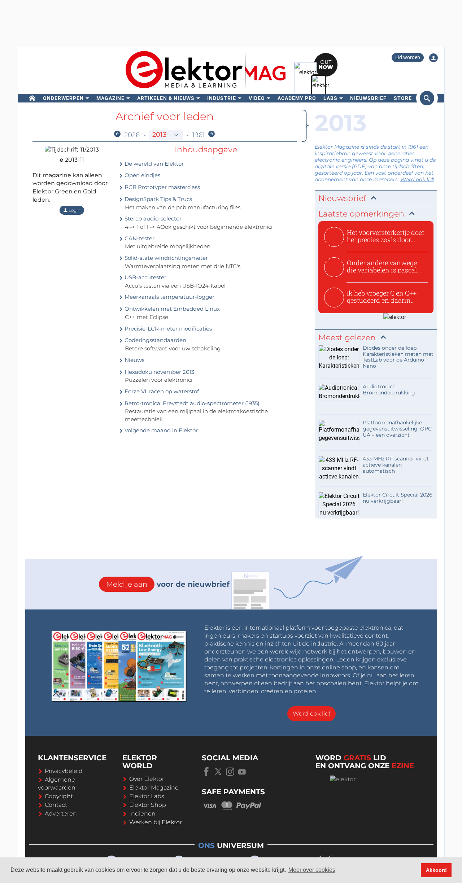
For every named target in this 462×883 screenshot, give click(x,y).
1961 (198, 135)
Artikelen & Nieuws (166, 98)
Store (403, 98)
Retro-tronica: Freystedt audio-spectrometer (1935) (191, 403)
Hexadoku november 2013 (158, 371)
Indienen (142, 813)
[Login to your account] (433, 57)
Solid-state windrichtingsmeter (165, 257)
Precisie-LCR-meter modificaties (167, 328)
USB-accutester (144, 277)
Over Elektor (146, 778)
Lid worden (407, 57)
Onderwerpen (63, 98)
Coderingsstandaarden (154, 340)
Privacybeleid (64, 771)
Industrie (221, 98)
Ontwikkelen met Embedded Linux (171, 308)
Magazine (110, 98)
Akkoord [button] (436, 870)
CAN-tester (138, 238)
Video (257, 98)
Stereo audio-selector (152, 218)
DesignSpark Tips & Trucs (157, 199)
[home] (32, 98)
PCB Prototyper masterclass (161, 187)
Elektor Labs (146, 796)
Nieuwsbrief (368, 98)
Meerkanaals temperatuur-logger (168, 296)
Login (73, 210)
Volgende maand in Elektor (160, 430)
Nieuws (133, 360)
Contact (56, 804)
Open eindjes (141, 175)
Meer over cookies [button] (311, 870)
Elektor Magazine (154, 787)
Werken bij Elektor (155, 822)
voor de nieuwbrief (168, 584)
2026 (132, 135)
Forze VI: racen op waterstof (161, 391)
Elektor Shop (147, 804)
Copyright (59, 796)
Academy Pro (297, 98)
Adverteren (61, 813)
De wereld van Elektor (153, 163)
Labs (330, 98)
